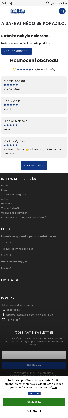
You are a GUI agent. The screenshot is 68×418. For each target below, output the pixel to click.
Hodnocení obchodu (34, 60)
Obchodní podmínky (14, 212)
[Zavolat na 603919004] (11, 3)
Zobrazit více (34, 165)
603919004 (13, 310)
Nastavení (34, 393)
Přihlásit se (34, 365)
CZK (61, 3)
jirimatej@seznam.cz (19, 305)
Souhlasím (34, 402)
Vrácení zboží (10, 208)
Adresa (5, 199)
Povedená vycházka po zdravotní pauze (28, 236)
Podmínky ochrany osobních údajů (23, 217)
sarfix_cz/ (13, 319)
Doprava (6, 203)
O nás (5, 185)
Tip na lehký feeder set (17, 248)
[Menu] (4, 10)
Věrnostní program (13, 194)
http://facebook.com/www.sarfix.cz (29, 314)
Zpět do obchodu (16, 51)
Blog (4, 190)
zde (54, 387)
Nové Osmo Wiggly (14, 261)
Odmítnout (34, 411)
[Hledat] (47, 3)
